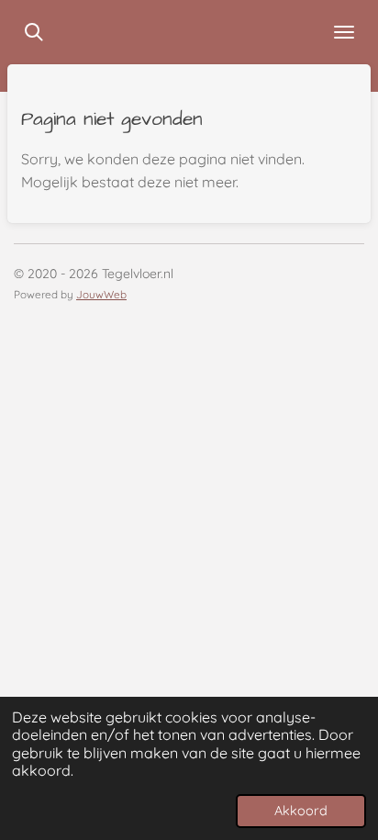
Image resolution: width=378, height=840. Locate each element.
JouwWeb (101, 294)
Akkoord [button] (301, 810)
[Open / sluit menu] (344, 32)
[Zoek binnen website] (34, 32)
